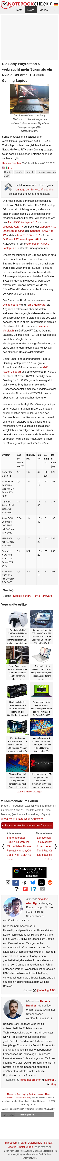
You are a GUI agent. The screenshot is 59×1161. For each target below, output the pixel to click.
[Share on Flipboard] (25, 889)
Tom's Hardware (35, 304)
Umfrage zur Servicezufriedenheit (34, 189)
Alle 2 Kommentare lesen (15, 818)
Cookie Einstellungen (20, 1147)
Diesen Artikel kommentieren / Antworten (28, 825)
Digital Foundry (12, 304)
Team (22, 1142)
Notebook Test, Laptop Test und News (25, 1094)
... (55, 10)
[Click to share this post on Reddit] (50, 882)
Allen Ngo (32, 903)
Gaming (8, 172)
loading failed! (8, 1114)
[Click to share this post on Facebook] (15, 883)
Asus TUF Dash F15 (28, 235)
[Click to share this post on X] (41, 882)
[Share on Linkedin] (34, 889)
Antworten (38, 818)
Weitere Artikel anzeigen (29, 791)
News (30, 10)
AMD (6, 176)
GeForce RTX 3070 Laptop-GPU (22, 239)
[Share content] (8, 882)
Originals (43, 899)
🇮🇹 (7, 167)
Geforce (19, 172)
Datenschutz (35, 1142)
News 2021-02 (23, 1097)
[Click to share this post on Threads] (24, 883)
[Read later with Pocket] (16, 889)
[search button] (46, 3)
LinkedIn (50, 1079)
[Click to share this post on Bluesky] (33, 883)
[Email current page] (42, 889)
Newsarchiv (8, 1097)
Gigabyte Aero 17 (13, 226)
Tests (19, 10)
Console (30, 172)
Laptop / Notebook (46, 172)
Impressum (11, 1142)
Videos (43, 10)
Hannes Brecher (11, 163)
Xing (53, 1084)
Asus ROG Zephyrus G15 (22, 222)
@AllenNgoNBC (46, 990)
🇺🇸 (3, 167)
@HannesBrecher (29, 1079)
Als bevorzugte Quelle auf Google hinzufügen (33, 872)
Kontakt (48, 1142)
